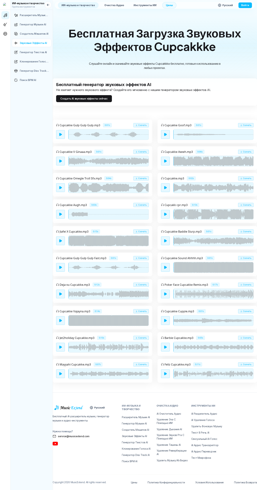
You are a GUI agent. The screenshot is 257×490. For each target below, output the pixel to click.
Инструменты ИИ (145, 5)
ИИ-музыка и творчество (78, 5)
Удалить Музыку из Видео (172, 460)
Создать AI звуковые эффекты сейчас (84, 98)
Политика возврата (245, 482)
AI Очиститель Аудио (169, 413)
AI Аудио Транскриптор (205, 445)
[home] (5, 5)
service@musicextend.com (73, 436)
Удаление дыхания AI (169, 429)
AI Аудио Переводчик (203, 451)
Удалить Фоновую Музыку (206, 426)
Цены (169, 5)
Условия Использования (209, 482)
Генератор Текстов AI (135, 442)
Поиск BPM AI (129, 461)
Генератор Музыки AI (134, 423)
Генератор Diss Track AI (135, 454)
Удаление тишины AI (169, 444)
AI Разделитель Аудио (204, 413)
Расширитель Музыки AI (136, 417)
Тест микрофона (201, 457)
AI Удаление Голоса (203, 419)
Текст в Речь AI (200, 432)
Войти (245, 5)
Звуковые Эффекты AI (134, 436)
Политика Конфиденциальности (166, 482)
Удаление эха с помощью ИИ (166, 421)
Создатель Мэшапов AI (135, 429)
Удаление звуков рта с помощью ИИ (170, 437)
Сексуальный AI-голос (204, 438)
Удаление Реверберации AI (172, 452)
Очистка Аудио (114, 5)
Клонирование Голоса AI (136, 448)
